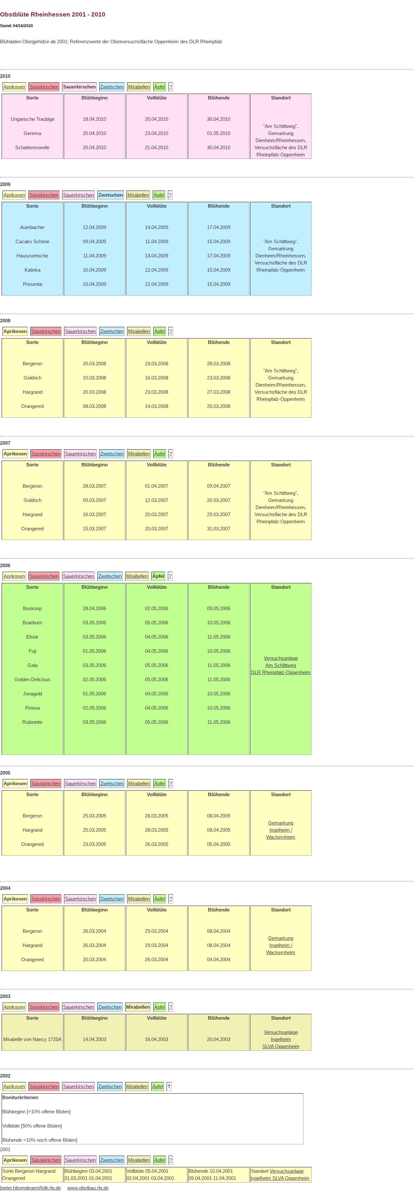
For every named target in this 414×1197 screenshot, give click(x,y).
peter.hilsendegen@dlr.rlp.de (31, 1188)
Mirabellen (139, 86)
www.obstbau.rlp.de (88, 1188)
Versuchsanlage (287, 1171)
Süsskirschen (44, 86)
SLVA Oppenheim (291, 1178)
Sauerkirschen (78, 195)
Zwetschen (112, 86)
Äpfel (159, 86)
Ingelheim (261, 1178)
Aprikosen (14, 86)
